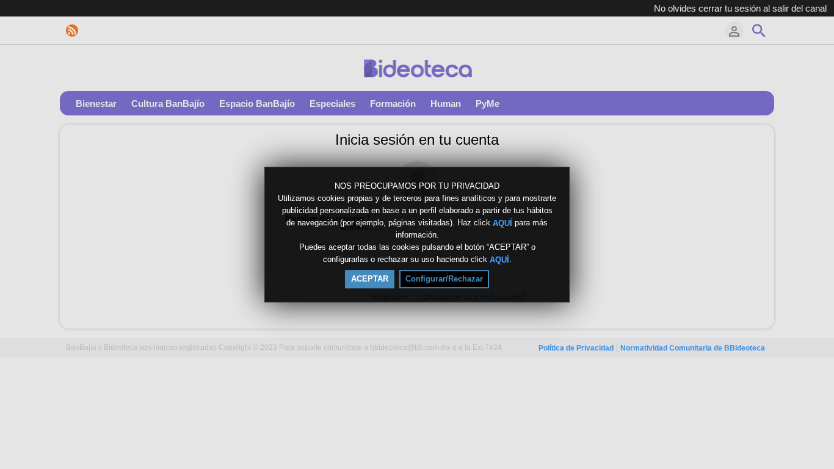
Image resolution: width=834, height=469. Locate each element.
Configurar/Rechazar (444, 278)
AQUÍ (502, 222)
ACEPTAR (369, 278)
